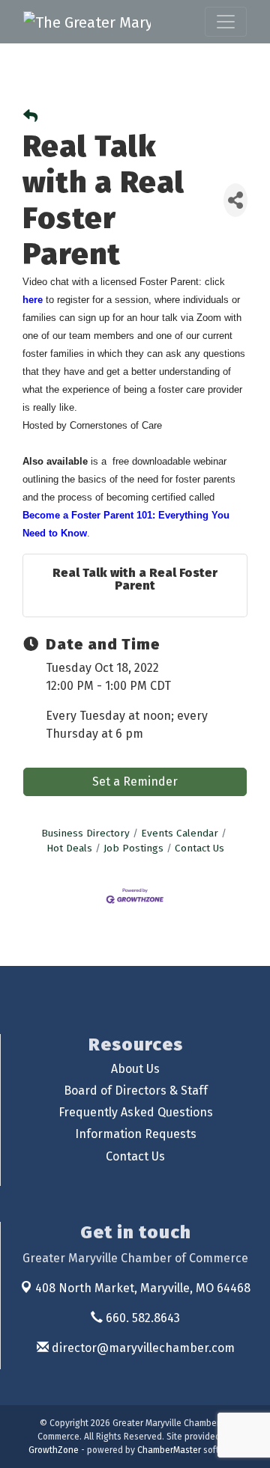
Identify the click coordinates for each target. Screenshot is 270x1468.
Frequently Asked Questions (135, 1112)
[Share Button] (236, 200)
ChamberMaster (169, 1450)
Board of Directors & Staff (136, 1090)
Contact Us (199, 848)
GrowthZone (53, 1450)
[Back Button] (30, 117)
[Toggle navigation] (226, 22)
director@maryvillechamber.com (142, 1348)
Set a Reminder (135, 781)
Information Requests (135, 1134)
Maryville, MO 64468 (142, 1288)
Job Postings (134, 848)
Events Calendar (179, 833)
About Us (135, 1069)
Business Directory (85, 833)
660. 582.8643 (141, 1318)
